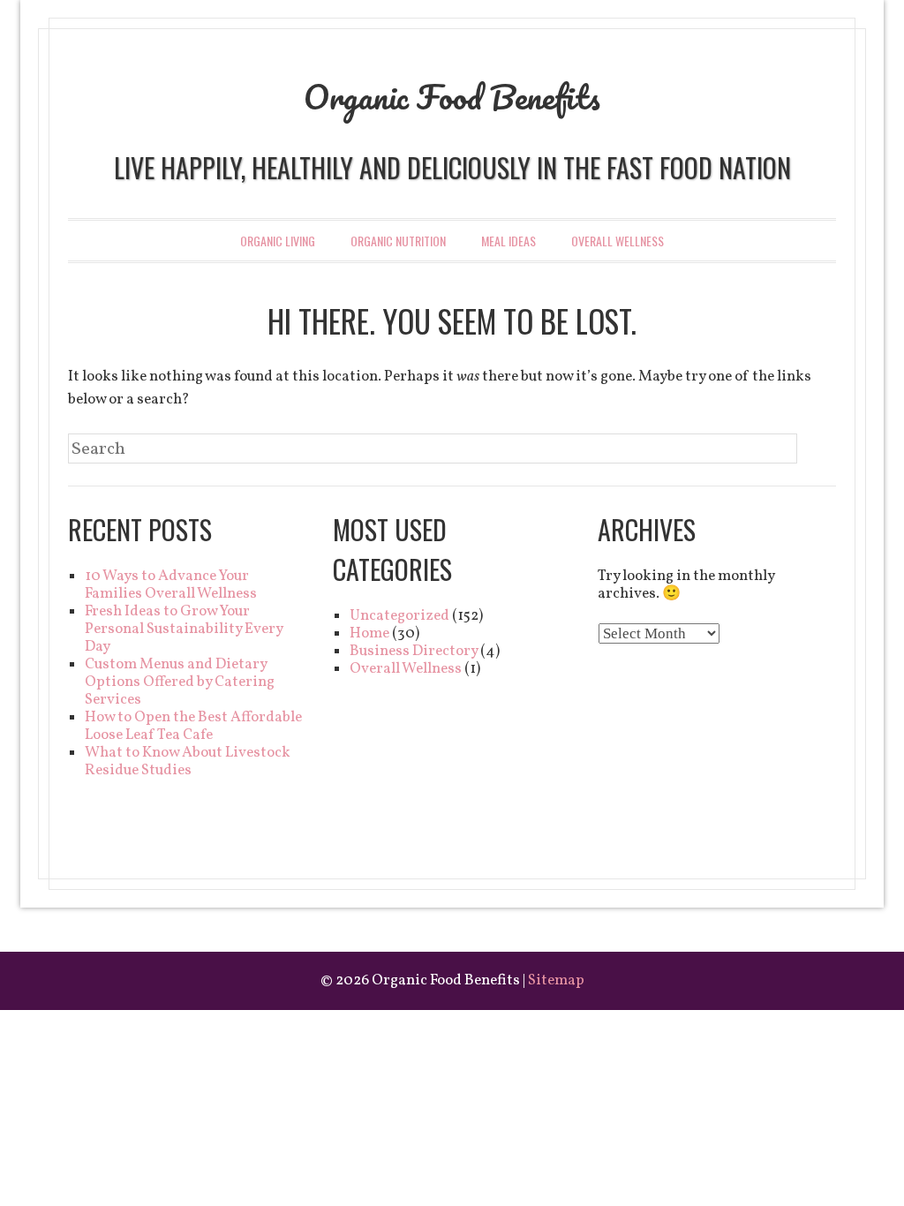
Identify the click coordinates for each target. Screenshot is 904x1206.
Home (369, 633)
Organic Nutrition (398, 240)
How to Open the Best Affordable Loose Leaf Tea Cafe (193, 726)
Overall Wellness (617, 240)
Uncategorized (399, 616)
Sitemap (556, 980)
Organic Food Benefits (452, 96)
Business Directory (414, 651)
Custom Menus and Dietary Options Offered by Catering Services (180, 682)
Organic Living (277, 240)
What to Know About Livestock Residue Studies (187, 761)
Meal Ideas (508, 240)
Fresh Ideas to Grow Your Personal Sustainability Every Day (183, 629)
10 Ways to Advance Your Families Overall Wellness (171, 585)
